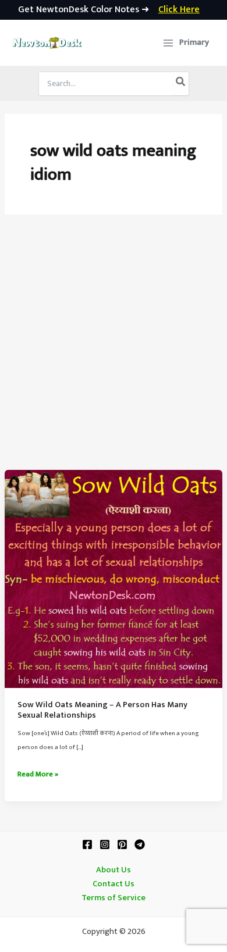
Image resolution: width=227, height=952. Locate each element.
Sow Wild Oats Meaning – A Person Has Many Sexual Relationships (102, 710)
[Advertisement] (113, 350)
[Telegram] (139, 844)
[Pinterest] (122, 844)
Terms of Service (113, 898)
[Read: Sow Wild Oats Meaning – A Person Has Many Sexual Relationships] (113, 579)
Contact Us (113, 884)
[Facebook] (87, 844)
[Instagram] (105, 844)
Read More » (37, 775)
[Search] (181, 83)
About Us (113, 870)
